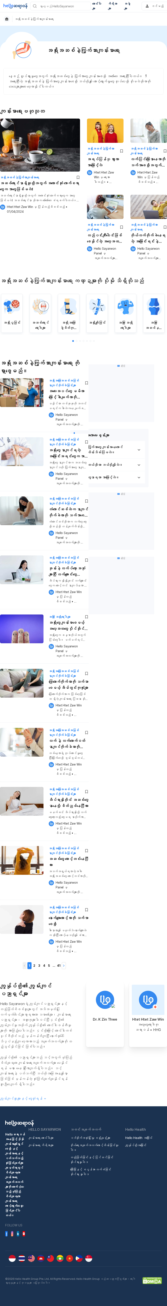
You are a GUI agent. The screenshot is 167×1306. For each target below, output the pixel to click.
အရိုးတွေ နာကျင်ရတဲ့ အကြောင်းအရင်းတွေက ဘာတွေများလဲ (68, 454)
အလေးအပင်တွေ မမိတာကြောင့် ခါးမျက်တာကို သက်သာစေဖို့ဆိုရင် (66, 395)
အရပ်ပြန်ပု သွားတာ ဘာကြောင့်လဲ (103, 162)
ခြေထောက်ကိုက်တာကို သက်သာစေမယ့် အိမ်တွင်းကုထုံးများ (68, 684)
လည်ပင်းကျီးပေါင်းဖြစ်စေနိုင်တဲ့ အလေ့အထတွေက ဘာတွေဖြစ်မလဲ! (105, 238)
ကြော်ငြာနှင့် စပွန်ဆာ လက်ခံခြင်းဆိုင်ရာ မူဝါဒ (90, 1172)
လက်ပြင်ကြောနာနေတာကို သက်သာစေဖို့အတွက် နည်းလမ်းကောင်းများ (147, 162)
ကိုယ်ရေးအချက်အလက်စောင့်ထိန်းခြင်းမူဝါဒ (94, 1147)
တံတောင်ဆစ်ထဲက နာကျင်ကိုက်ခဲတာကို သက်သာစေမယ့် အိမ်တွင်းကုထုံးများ (68, 513)
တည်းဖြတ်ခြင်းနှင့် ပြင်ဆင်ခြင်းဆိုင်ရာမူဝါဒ (91, 1159)
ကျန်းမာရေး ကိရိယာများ (40, 1145)
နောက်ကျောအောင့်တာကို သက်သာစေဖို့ (68, 921)
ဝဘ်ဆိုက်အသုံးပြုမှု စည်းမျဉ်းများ (90, 1138)
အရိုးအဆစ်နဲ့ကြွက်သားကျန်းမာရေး (34, 19)
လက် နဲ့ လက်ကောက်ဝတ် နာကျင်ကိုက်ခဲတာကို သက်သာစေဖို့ (67, 744)
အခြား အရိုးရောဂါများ (59, 617)
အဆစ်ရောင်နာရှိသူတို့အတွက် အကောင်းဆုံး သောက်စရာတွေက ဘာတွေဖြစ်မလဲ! (39, 186)
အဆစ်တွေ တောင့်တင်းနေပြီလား (68, 862)
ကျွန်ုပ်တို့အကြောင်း (135, 1145)
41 (59, 965)
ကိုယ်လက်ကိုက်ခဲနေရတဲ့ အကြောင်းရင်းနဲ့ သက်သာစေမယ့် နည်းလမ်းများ (147, 238)
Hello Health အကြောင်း (138, 1138)
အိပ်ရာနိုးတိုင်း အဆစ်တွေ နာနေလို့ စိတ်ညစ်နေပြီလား (68, 803)
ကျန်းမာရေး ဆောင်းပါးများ (40, 1138)
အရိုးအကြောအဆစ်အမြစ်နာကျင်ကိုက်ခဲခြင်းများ (64, 383)
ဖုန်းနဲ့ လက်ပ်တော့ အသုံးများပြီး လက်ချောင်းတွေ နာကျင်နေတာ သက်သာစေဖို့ (68, 572)
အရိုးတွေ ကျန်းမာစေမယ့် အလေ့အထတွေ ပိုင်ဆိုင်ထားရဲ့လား (68, 626)
